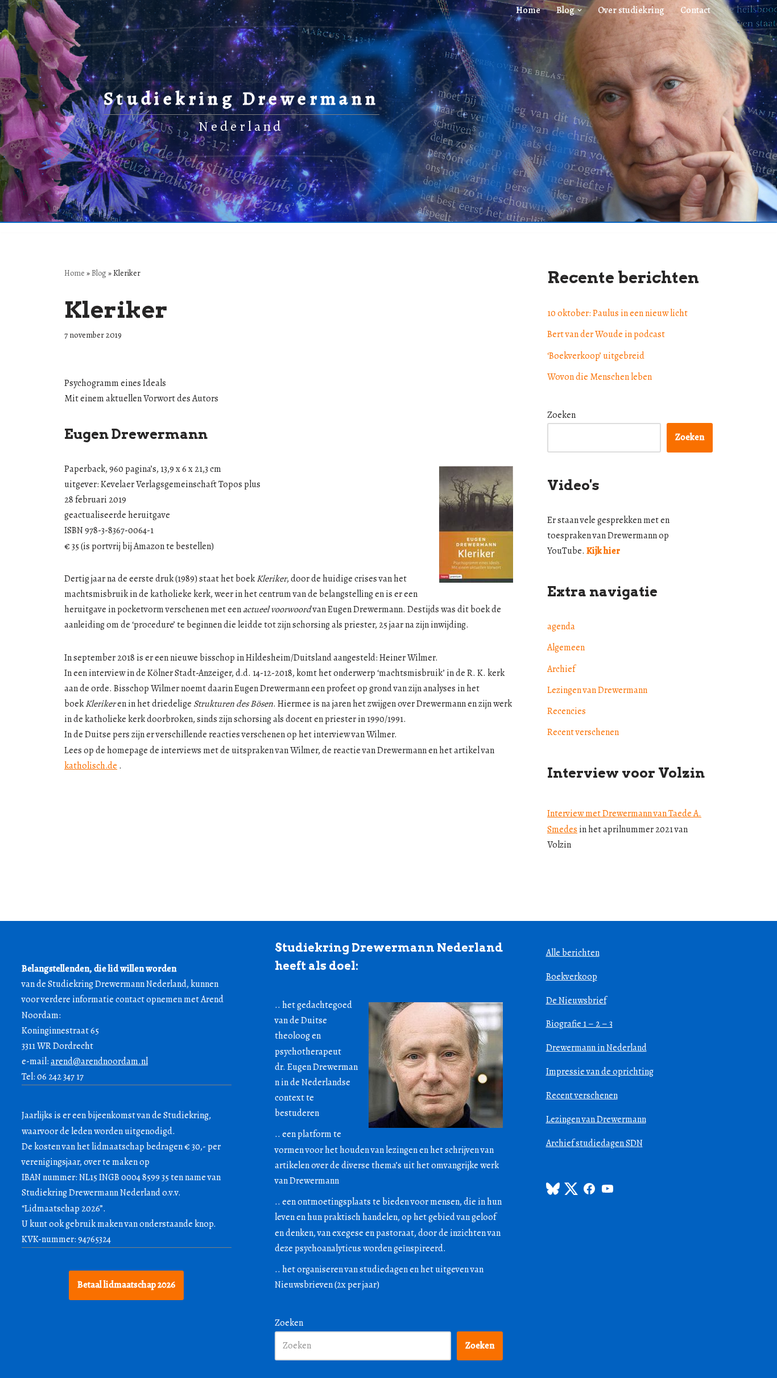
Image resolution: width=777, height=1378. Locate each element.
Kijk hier (603, 551)
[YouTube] (607, 1192)
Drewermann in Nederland (596, 1047)
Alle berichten (573, 953)
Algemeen (566, 647)
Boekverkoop (571, 976)
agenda (561, 626)
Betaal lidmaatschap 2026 (126, 1285)
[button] (579, 10)
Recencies (566, 711)
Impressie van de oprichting (600, 1071)
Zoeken (561, 415)
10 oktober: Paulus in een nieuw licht (617, 313)
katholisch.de (90, 765)
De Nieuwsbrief (576, 1000)
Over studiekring (631, 10)
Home (528, 10)
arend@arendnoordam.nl (99, 1061)
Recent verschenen (583, 732)
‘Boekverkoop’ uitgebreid (595, 356)
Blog (99, 273)
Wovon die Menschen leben (599, 377)
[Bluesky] (553, 1192)
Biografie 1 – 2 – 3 (579, 1024)
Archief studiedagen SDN (594, 1143)
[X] (571, 1192)
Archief (561, 669)
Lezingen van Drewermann (597, 690)
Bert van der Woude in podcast (606, 334)
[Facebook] (589, 1192)
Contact (695, 10)
